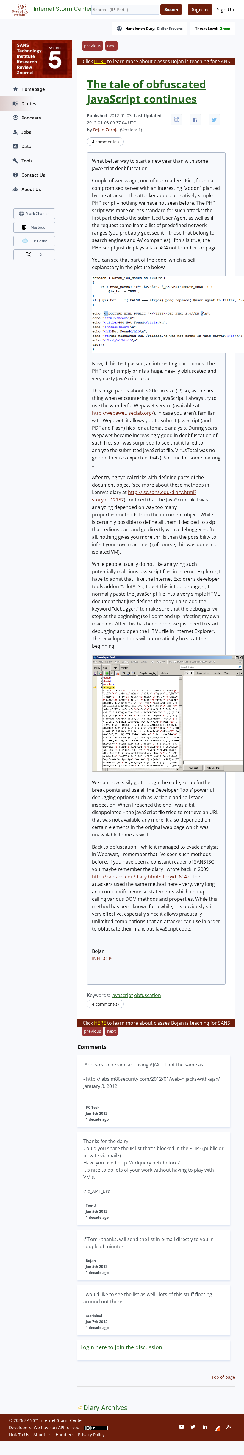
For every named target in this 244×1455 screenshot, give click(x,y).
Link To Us (19, 1434)
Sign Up (225, 9)
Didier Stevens (170, 28)
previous (92, 46)
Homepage (33, 89)
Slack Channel (37, 213)
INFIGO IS (102, 958)
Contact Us (33, 175)
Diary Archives (105, 1407)
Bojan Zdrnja (106, 130)
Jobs (26, 132)
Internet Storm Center (63, 9)
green (225, 28)
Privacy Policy (91, 1434)
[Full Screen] (176, 119)
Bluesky (40, 240)
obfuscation (147, 995)
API (61, 1427)
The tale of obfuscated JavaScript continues (146, 91)
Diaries (28, 103)
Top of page (223, 1377)
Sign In (200, 9)
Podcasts (31, 117)
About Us (31, 189)
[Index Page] (19, 9)
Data (26, 146)
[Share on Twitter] (214, 119)
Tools (27, 160)
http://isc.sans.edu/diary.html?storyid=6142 (141, 876)
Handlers (65, 1434)
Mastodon (39, 227)
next (111, 46)
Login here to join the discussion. (122, 1347)
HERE (100, 61)
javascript (122, 995)
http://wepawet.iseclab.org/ (123, 413)
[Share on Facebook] (195, 119)
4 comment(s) (105, 142)
